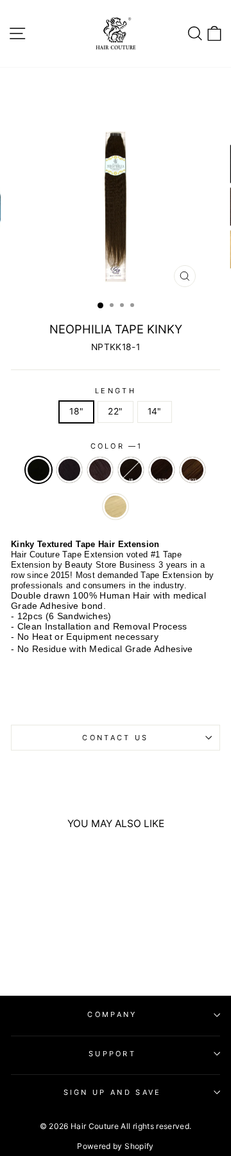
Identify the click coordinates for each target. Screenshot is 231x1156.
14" (155, 411)
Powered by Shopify (115, 1146)
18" (76, 411)
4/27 (192, 470)
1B (131, 470)
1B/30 (162, 470)
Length (115, 390)
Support (112, 1053)
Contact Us (115, 737)
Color (115, 446)
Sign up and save (113, 1092)
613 (115, 506)
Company (112, 1014)
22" (115, 411)
